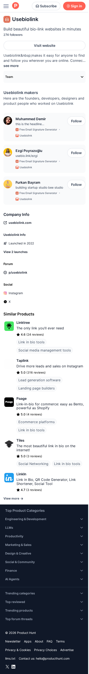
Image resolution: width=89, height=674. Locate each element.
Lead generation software (39, 380)
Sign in (76, 6)
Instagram (16, 293)
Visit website (44, 45)
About (39, 641)
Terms (60, 641)
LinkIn (21, 474)
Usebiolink (25, 135)
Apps (27, 641)
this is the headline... (30, 124)
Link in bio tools (31, 342)
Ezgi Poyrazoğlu (29, 150)
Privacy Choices (45, 650)
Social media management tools (44, 350)
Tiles (20, 440)
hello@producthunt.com (53, 658)
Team (9, 77)
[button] (7, 120)
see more (11, 66)
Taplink (22, 360)
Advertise (67, 650)
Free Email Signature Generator (38, 129)
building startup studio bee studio (39, 187)
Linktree (23, 322)
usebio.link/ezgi (27, 156)
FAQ (49, 641)
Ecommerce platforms (36, 422)
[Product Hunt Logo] (15, 6)
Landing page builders (36, 388)
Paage (21, 398)
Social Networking (33, 464)
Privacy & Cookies (18, 650)
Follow (76, 121)
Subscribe (48, 6)
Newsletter (13, 641)
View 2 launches (15, 252)
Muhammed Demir (31, 119)
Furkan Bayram (28, 182)
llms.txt (10, 658)
